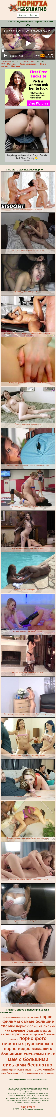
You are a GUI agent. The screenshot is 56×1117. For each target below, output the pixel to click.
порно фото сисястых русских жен (27, 1041)
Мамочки (11, 64)
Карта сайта (28, 1106)
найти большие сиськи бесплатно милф (21, 1018)
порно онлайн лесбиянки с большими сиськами (28, 1071)
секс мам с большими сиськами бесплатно (29, 1059)
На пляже (15, 66)
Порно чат (33, 15)
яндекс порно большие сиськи (16, 1070)
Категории (22, 15)
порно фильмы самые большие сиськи (27, 1021)
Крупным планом (28, 64)
